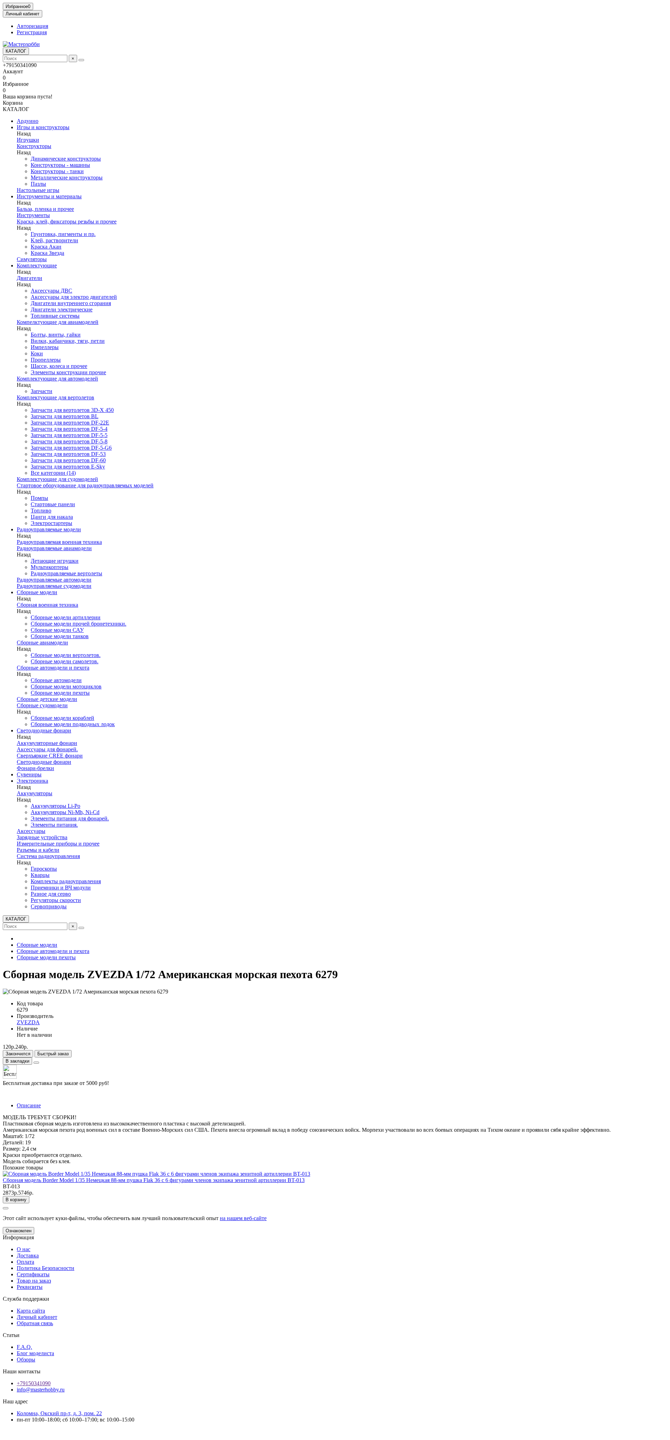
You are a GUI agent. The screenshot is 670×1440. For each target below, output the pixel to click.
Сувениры (29, 774)
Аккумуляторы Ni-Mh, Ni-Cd (65, 812)
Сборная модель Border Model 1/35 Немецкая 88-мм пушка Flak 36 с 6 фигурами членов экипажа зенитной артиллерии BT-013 (154, 1180)
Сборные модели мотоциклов (66, 686)
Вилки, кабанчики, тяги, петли (68, 341)
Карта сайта (31, 1311)
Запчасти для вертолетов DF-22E (70, 423)
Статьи (11, 1335)
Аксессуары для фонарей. (47, 749)
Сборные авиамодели (42, 642)
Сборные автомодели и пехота (53, 668)
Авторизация (32, 26)
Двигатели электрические (61, 309)
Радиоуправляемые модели (49, 529)
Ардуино (27, 121)
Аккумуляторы (34, 793)
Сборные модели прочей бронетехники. (78, 624)
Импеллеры (45, 347)
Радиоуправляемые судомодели (54, 586)
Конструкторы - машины (60, 165)
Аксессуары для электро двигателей (74, 297)
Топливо (41, 511)
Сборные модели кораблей (62, 718)
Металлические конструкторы (67, 177)
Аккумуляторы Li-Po (55, 806)
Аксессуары (31, 831)
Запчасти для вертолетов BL (64, 416)
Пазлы (38, 184)
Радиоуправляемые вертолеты (66, 573)
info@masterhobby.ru (41, 1390)
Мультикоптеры (49, 567)
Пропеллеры (46, 360)
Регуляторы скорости (56, 900)
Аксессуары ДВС (51, 291)
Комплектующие (37, 265)
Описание (29, 1105)
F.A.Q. (24, 1347)
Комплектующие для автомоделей (57, 379)
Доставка (28, 1255)
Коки (37, 353)
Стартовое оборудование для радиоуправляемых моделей (85, 485)
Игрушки (28, 140)
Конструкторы (34, 146)
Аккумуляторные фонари (47, 743)
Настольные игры (38, 190)
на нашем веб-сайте (243, 1218)
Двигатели (29, 278)
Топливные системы (55, 316)
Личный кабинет (37, 1317)
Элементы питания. (54, 825)
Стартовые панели (53, 504)
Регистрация (32, 32)
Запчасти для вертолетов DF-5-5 (69, 435)
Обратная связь (35, 1323)
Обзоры (26, 1360)
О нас (23, 1249)
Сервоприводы (49, 906)
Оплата (25, 1262)
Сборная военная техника (47, 605)
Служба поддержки (26, 1299)
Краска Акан (46, 247)
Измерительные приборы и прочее (58, 844)
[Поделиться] (36, 1063)
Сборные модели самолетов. (64, 661)
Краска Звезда (47, 253)
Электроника (32, 781)
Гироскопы (44, 869)
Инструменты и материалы (49, 196)
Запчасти (41, 391)
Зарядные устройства (42, 837)
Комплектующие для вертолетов (55, 397)
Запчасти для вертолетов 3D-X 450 (72, 410)
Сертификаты (33, 1274)
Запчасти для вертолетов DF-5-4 (69, 429)
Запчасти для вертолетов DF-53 (68, 454)
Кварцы (40, 875)
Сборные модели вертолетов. (65, 655)
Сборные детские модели (47, 699)
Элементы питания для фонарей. (70, 818)
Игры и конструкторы (43, 127)
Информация (18, 1237)
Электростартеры (51, 523)
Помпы (39, 498)
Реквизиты (30, 1287)
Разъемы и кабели (38, 850)
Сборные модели (37, 592)
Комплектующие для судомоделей (57, 479)
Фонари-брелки (35, 768)
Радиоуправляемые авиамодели (54, 548)
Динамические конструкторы (66, 159)
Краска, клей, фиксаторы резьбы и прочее (67, 221)
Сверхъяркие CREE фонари (50, 756)
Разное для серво (51, 894)
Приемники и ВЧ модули (61, 888)
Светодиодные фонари (44, 730)
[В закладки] (5, 1208)
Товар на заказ (34, 1281)
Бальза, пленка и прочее (45, 209)
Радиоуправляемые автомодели (54, 580)
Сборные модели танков (60, 636)
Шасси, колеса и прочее (59, 366)
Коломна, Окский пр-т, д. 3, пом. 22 (59, 1413)
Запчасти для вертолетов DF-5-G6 (71, 448)
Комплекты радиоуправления (66, 881)
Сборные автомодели (56, 680)
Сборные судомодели (42, 705)
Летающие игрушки (55, 561)
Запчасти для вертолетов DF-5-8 (69, 441)
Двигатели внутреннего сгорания (71, 303)
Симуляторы (32, 259)
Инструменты (33, 215)
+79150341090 (34, 1383)
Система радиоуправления (48, 856)
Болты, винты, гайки (56, 335)
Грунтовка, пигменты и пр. (63, 234)
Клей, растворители (54, 240)
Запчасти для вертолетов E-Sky (68, 467)
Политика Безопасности (45, 1268)
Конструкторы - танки (57, 171)
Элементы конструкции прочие (68, 372)
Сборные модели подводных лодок (73, 724)
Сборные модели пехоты (60, 693)
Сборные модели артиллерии (65, 617)
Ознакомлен (18, 1230)
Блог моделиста (35, 1353)
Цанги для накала (52, 517)
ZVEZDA (28, 1022)
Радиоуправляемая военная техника (59, 542)
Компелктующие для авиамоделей (57, 322)
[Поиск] (81, 60)
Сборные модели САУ (57, 630)
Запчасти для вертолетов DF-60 (68, 460)
